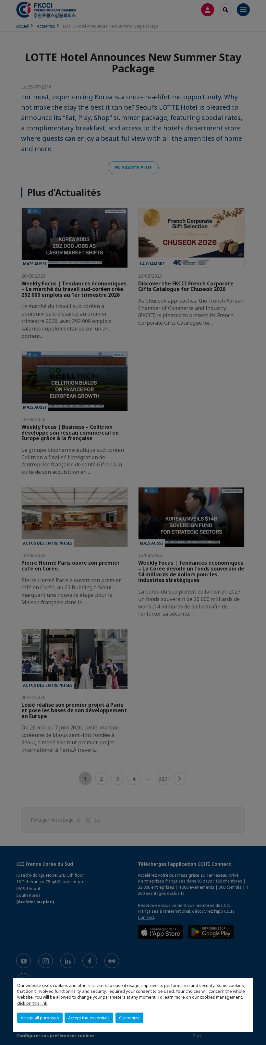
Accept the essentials (89, 1018)
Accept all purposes (40, 1018)
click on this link (32, 1003)
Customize (129, 1018)
